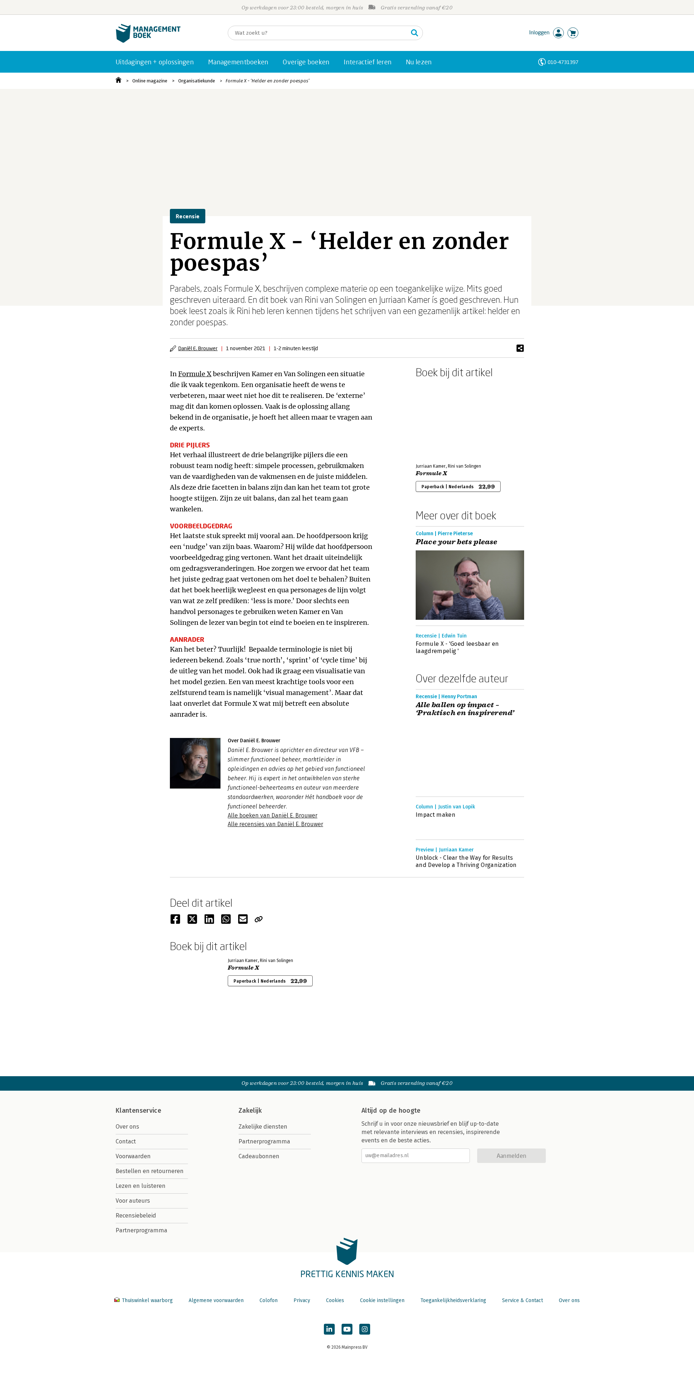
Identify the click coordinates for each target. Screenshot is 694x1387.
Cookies (335, 1300)
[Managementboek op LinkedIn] (329, 1329)
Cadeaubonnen (259, 1156)
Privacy (302, 1300)
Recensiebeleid (136, 1215)
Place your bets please (456, 542)
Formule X (194, 374)
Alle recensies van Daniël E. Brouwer (275, 824)
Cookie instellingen (382, 1300)
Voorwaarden (133, 1156)
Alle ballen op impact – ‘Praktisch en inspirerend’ (465, 709)
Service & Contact (522, 1300)
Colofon (269, 1300)
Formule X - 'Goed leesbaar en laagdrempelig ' (457, 647)
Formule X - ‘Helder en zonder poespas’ (267, 80)
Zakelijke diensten (263, 1126)
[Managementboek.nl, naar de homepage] (148, 41)
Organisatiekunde (196, 80)
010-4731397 (563, 62)
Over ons (127, 1126)
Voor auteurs (133, 1200)
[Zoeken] (415, 33)
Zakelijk (250, 1111)
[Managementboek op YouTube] (347, 1329)
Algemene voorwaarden (216, 1300)
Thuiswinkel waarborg (147, 1300)
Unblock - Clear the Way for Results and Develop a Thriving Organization (466, 861)
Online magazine (149, 80)
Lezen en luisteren (141, 1185)
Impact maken (435, 814)
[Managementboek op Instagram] (364, 1329)
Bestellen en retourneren (150, 1171)
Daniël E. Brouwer (198, 348)
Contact (126, 1141)
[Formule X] (441, 419)
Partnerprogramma (141, 1230)
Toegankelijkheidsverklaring (453, 1300)
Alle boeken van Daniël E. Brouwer (272, 815)
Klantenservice (138, 1111)
